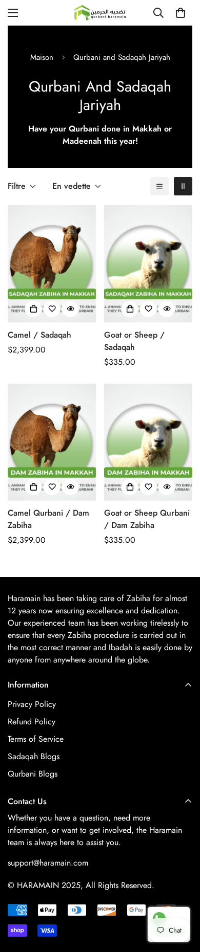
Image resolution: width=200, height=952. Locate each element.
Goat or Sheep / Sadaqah (134, 341)
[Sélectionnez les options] (33, 309)
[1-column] (159, 186)
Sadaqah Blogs (33, 756)
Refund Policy (31, 721)
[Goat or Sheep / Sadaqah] (148, 263)
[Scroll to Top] (181, 898)
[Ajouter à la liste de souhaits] (52, 309)
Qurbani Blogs (32, 774)
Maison (41, 57)
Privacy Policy (32, 704)
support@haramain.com (48, 863)
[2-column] (183, 186)
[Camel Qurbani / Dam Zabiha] (52, 442)
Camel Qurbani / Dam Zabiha (48, 519)
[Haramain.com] (100, 13)
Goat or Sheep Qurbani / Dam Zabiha (147, 519)
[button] (180, 13)
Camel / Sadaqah (39, 335)
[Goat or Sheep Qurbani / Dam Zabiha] (148, 442)
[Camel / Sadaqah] (52, 263)
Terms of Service (36, 739)
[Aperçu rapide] (70, 309)
